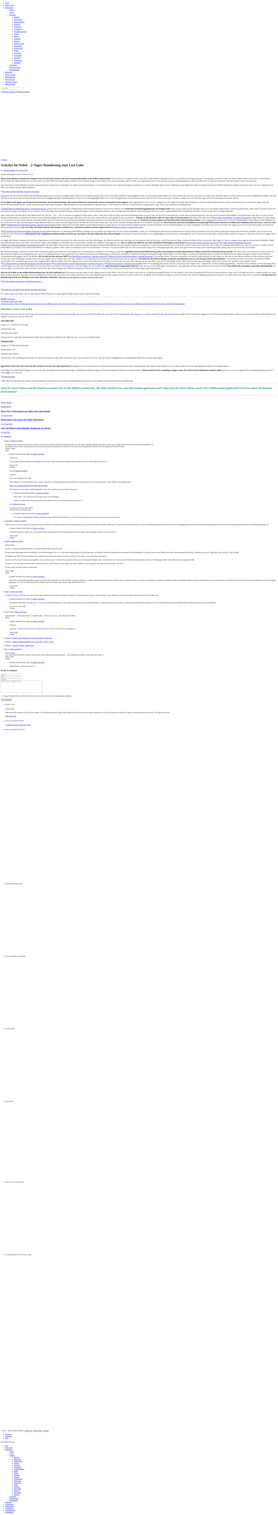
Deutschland (19, 22)
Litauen (17, 41)
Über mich (9, 5)
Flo (6, 649)
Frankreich (18, 29)
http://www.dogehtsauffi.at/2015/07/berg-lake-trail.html (28, 486)
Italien (16, 36)
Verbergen (11, 299)
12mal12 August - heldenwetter (23, 645)
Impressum (28, 1431)
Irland (16, 34)
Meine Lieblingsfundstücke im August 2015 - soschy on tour (33, 642)
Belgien (17, 17)
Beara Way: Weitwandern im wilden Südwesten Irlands (25, 411)
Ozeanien (13, 65)
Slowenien (18, 60)
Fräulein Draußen (9, 170)
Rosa (7, 441)
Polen (16, 51)
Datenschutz (37, 1431)
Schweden (18, 55)
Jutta (6, 591)
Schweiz (17, 58)
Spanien (17, 63)
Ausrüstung (10, 79)
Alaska (3, 403)
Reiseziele (9, 8)
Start (7, 3)
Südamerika (14, 70)
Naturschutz (10, 84)
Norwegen (18, 46)
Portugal (17, 53)
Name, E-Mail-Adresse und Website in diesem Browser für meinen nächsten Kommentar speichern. (37, 696)
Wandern (9, 72)
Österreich (18, 48)
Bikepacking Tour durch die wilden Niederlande (22, 420)
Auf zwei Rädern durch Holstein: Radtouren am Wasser (26, 428)
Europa (13, 15)
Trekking (9, 403)
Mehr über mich (10, 716)
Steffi (7, 541)
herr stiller (8, 521)
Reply (21, 441)
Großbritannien (20, 31)
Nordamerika (15, 67)
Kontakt (46, 1431)
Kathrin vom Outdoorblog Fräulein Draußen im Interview (32, 638)
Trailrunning (10, 75)
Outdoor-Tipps (11, 82)
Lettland (17, 39)
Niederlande (19, 43)
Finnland (17, 27)
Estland (17, 24)
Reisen (5, 160)
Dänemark (18, 19)
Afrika (12, 10)
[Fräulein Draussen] (15, 92)
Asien (12, 12)
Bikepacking (10, 77)
